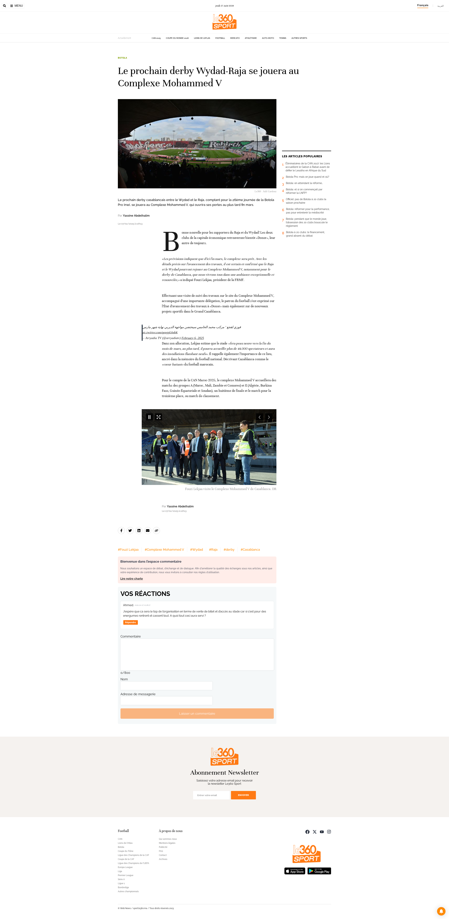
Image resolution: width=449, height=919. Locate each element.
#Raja (213, 549)
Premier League (125, 875)
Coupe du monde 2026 (177, 38)
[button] (441, 911)
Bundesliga (123, 887)
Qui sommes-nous (168, 839)
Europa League (125, 867)
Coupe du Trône (125, 851)
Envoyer (243, 795)
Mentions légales (167, 843)
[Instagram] (329, 831)
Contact (163, 855)
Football (220, 38)
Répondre (130, 622)
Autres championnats (128, 891)
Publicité (163, 847)
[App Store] (294, 870)
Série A (121, 879)
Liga (120, 871)
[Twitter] (315, 831)
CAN (120, 839)
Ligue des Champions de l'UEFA (133, 863)
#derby (229, 549)
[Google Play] (319, 870)
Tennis (282, 38)
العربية (440, 5)
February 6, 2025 (193, 338)
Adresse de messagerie (138, 694)
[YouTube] (322, 831)
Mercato (235, 38)
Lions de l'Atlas (202, 38)
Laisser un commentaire (197, 713)
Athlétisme (251, 38)
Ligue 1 (121, 883)
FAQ (161, 851)
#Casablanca (250, 549)
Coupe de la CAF (126, 859)
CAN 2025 (156, 38)
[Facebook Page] (307, 831)
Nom (124, 679)
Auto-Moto (268, 38)
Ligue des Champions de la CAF (133, 855)
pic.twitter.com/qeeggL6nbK (160, 332)
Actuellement (124, 38)
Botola (122, 58)
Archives (163, 859)
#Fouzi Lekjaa (128, 549)
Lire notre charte (131, 578)
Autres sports (299, 38)
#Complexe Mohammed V (164, 549)
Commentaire (130, 636)
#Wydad (196, 549)
